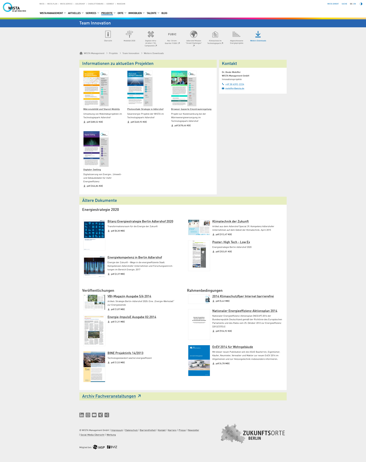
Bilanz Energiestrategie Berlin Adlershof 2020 (140, 221)
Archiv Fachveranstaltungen (109, 396)
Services (91, 13)
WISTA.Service (66, 4)
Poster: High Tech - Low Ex (231, 242)
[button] (81, 415)
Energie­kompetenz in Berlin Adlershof (135, 257)
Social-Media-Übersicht (92, 435)
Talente (152, 13)
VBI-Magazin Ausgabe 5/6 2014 (129, 296)
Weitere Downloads (154, 53)
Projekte (107, 13)
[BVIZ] (112, 448)
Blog (164, 13)
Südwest (110, 4)
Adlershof (80, 4)
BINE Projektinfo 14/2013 (125, 353)
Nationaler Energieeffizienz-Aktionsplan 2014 (244, 311)
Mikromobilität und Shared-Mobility (101, 109)
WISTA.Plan (52, 4)
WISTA (41, 4)
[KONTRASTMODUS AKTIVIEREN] (361, 4)
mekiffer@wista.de (234, 88)
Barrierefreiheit (148, 430)
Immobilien (135, 13)
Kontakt (162, 430)
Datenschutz (131, 430)
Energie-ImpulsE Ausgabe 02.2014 (132, 317)
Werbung (111, 435)
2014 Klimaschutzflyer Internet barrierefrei (243, 296)
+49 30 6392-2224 (234, 84)
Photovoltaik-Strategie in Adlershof (145, 109)
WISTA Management (51, 13)
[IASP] (99, 448)
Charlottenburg (96, 4)
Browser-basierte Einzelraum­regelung (191, 109)
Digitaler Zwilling (92, 170)
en (355, 4)
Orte (121, 13)
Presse (182, 430)
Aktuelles (74, 13)
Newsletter (193, 430)
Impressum (117, 430)
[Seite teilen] (107, 415)
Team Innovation (130, 53)
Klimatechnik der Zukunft (230, 221)
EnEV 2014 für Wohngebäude (232, 347)
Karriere (172, 430)
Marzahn (121, 4)
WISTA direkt (333, 4)
